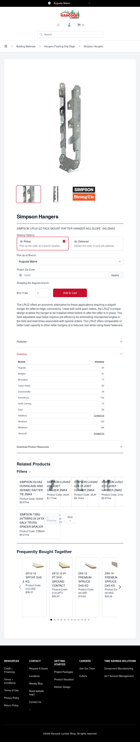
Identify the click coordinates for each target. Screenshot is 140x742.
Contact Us (99, 415)
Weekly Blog (36, 683)
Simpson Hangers (93, 46)
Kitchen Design (62, 687)
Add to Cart (70, 293)
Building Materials (26, 46)
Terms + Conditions (10, 681)
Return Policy (11, 705)
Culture (83, 676)
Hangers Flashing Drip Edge (59, 46)
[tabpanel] (70, 128)
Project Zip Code (26, 269)
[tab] (28, 194)
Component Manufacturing (118, 668)
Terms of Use (11, 690)
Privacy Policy (11, 697)
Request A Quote (38, 668)
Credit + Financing (9, 670)
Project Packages (63, 672)
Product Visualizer (64, 679)
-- (30, 709)
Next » (70, 518)
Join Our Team (87, 668)
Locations (34, 676)
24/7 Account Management (119, 676)
